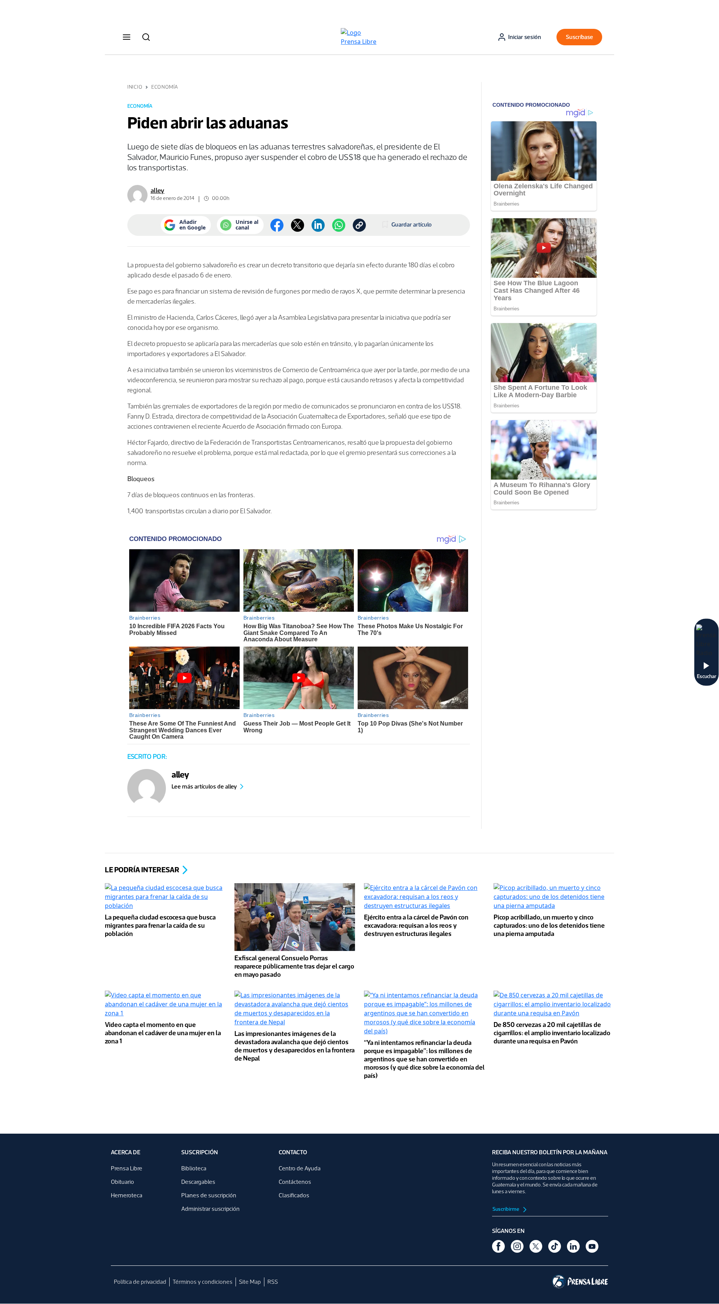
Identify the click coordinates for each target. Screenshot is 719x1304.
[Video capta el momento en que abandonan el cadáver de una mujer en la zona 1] (165, 1005)
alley (157, 190)
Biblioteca (193, 1168)
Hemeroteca (126, 1195)
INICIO (134, 87)
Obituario (122, 1181)
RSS (272, 1281)
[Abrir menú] (126, 37)
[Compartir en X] (297, 225)
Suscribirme (506, 1209)
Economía (164, 87)
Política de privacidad (140, 1281)
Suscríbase (579, 36)
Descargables (198, 1181)
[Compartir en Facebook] (277, 225)
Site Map (250, 1281)
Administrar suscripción (210, 1208)
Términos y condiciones (203, 1281)
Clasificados (294, 1195)
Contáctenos (295, 1181)
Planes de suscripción (208, 1195)
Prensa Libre (126, 1168)
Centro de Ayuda (300, 1168)
